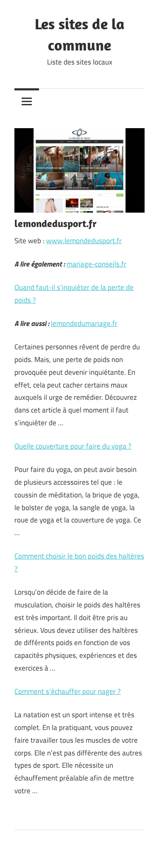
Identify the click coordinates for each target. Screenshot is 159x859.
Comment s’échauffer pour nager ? (67, 691)
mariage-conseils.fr (96, 263)
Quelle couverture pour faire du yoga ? (72, 446)
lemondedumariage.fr (84, 323)
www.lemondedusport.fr (84, 240)
